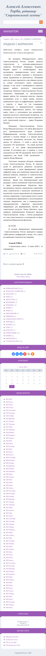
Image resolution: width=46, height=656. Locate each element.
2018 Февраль (10, 435)
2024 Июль (9, 588)
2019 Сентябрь (11, 457)
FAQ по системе (11, 642)
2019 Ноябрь (10, 463)
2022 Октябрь (10, 541)
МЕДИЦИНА (10, 316)
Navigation (10, 31)
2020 (12, 39)
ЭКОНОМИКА (10, 302)
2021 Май (9, 513)
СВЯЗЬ (8, 297)
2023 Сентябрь (11, 563)
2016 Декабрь (10, 418)
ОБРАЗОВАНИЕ (11, 313)
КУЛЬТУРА (9, 330)
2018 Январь (10, 432)
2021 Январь (10, 502)
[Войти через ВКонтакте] (17, 354)
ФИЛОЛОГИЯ (10, 338)
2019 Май (9, 449)
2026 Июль (9, 607)
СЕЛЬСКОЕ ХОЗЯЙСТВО (14, 291)
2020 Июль (9, 485)
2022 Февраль (10, 530)
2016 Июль (9, 405)
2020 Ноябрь (10, 496)
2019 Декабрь (10, 466)
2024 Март (9, 577)
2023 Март (9, 546)
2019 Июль (9, 452)
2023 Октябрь (10, 566)
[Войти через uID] (13, 354)
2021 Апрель (10, 510)
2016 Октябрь (10, 413)
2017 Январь (10, 421)
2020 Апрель (10, 477)
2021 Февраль (10, 505)
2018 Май (9, 441)
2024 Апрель (10, 580)
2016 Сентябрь (11, 410)
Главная (6, 39)
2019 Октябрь (10, 460)
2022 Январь (10, 527)
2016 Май (9, 399)
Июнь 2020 (23, 367)
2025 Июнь (9, 599)
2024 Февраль (10, 574)
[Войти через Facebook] (21, 354)
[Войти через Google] (28, 354)
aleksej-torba (15, 254)
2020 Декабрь (10, 499)
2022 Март (9, 532)
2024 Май (9, 582)
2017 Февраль (10, 424)
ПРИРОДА (9, 322)
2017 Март (9, 427)
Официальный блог (12, 637)
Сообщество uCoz (12, 639)
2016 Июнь (9, 402)
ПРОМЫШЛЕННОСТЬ (13, 288)
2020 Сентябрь (11, 491)
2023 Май (9, 552)
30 (21, 39)
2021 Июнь (9, 516)
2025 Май (9, 596)
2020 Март (9, 474)
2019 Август (10, 455)
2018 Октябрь (10, 446)
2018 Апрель (10, 438)
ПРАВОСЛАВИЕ (11, 333)
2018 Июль (9, 443)
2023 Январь (10, 544)
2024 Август (10, 591)
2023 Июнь (9, 555)
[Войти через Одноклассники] (32, 354)
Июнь (17, 39)
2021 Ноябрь (10, 524)
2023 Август (10, 560)
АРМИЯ (8, 308)
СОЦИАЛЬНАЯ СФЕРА (13, 319)
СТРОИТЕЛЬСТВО (12, 341)
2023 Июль (9, 557)
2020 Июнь (9, 482)
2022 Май (9, 538)
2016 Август (10, 407)
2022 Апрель (10, 535)
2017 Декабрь (10, 430)
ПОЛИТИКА (10, 305)
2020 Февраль (10, 471)
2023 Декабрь (10, 569)
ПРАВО (8, 311)
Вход (28, 277)
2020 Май (9, 480)
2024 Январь (10, 571)
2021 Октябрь (10, 521)
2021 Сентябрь (11, 519)
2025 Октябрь (10, 602)
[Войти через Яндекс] (24, 354)
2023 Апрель (10, 549)
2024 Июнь (9, 585)
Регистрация (21, 277)
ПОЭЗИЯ (9, 324)
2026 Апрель (10, 605)
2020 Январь (10, 468)
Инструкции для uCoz (13, 645)
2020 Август (10, 488)
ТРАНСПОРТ (10, 294)
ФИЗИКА (9, 336)
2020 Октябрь (10, 494)
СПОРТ (8, 327)
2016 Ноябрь (10, 416)
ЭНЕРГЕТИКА (10, 299)
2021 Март (9, 507)
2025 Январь (10, 594)
